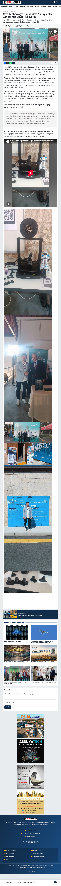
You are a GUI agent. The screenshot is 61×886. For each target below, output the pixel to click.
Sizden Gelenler (41, 867)
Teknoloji (13, 11)
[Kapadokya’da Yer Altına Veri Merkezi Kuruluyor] (17, 653)
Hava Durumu (37, 850)
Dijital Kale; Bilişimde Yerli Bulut (12, 641)
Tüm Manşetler (10, 856)
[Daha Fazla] (13, 63)
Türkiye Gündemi (31, 867)
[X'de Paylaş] (7, 63)
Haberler (5, 11)
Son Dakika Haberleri (38, 856)
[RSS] (38, 842)
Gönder (7, 707)
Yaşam (55, 6)
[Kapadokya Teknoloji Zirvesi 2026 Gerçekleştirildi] (44, 673)
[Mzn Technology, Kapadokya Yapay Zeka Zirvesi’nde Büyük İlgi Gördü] (30, 44)
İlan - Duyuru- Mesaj (21, 867)
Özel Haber (30, 6)
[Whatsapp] (35, 842)
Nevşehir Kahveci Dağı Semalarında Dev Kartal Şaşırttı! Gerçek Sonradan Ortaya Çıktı (43, 642)
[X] (26, 842)
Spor (49, 6)
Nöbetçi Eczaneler (11, 850)
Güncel (16, 6)
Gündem (50, 865)
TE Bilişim (34, 872)
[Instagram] (29, 842)
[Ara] (54, 2)
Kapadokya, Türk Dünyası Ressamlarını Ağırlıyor (20, 882)
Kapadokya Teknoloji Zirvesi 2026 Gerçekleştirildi (43, 682)
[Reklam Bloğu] (30, 726)
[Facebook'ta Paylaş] (5, 63)
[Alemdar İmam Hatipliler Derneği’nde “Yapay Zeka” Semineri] (17, 673)
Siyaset (22, 6)
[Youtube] (32, 842)
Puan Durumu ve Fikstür (39, 853)
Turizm (37, 6)
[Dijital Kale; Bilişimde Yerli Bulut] (17, 632)
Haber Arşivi (9, 859)
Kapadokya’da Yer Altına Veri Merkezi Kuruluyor (16, 661)
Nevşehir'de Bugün (6, 6)
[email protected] (31, 830)
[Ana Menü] (56, 2)
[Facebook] (23, 842)
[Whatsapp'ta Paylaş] (10, 63)
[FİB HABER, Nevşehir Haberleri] (12, 2)
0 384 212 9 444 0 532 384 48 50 (31, 833)
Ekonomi (43, 6)
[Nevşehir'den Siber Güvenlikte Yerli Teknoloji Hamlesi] (44, 653)
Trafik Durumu (10, 853)
